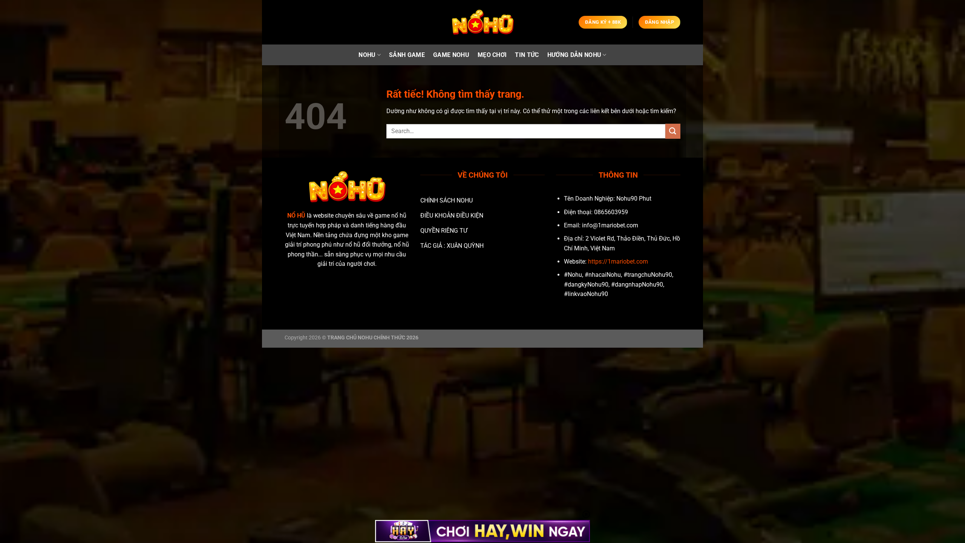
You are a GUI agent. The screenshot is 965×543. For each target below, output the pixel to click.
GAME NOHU (451, 54)
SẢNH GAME (407, 54)
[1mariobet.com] (482, 22)
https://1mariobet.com (618, 261)
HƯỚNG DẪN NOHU (574, 54)
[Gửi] (672, 131)
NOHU (366, 54)
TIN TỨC (527, 54)
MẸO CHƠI (492, 54)
